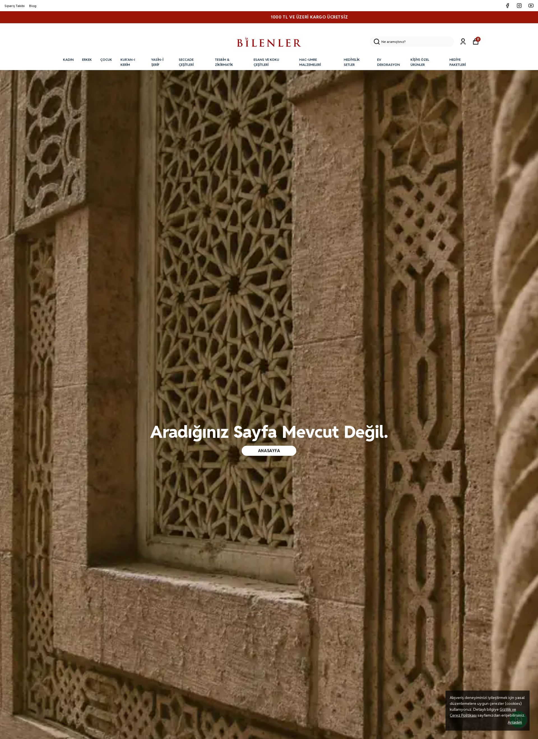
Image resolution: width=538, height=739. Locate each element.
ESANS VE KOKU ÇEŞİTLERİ (266, 62)
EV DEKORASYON (388, 62)
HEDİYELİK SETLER (352, 62)
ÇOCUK (106, 59)
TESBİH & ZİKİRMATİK (224, 62)
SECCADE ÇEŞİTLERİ (186, 62)
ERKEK (87, 59)
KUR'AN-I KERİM (127, 62)
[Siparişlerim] (463, 41)
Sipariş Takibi (14, 6)
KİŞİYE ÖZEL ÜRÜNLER (420, 62)
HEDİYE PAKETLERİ (457, 62)
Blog (32, 6)
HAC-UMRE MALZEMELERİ (310, 62)
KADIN (68, 59)
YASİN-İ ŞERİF (157, 62)
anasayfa (269, 450)
